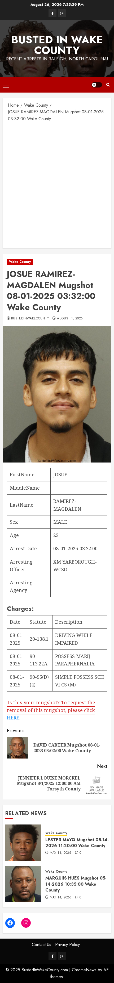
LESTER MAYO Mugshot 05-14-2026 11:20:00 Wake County (77, 843)
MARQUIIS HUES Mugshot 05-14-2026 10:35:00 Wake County (76, 884)
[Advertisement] (57, 184)
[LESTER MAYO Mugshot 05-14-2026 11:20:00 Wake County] (23, 842)
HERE (13, 717)
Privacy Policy (67, 945)
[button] (6, 84)
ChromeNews (84, 970)
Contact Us (41, 945)
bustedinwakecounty (30, 318)
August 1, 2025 (69, 318)
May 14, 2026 (60, 853)
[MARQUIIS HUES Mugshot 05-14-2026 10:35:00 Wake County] (23, 884)
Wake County (20, 261)
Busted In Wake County (57, 45)
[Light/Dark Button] (96, 85)
